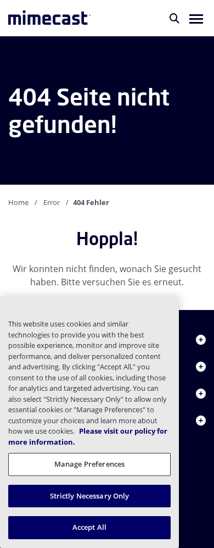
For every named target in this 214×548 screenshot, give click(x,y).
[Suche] (174, 18)
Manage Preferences (89, 464)
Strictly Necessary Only (89, 496)
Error (51, 202)
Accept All (89, 527)
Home (18, 202)
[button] (196, 18)
